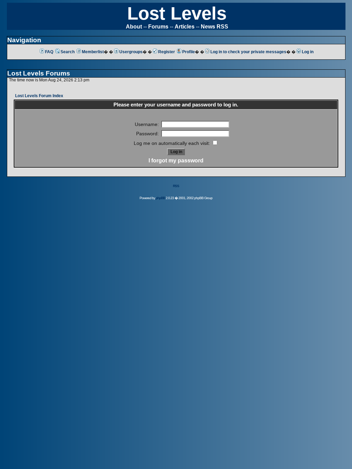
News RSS (214, 27)
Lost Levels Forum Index (39, 95)
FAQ (49, 51)
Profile (188, 51)
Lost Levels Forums (38, 73)
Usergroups (131, 51)
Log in (308, 51)
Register (166, 51)
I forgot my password (176, 160)
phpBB (160, 198)
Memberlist (93, 51)
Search (67, 51)
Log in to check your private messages (248, 51)
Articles (185, 27)
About (134, 27)
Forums (158, 27)
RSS (176, 186)
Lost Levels (177, 13)
